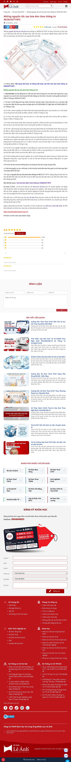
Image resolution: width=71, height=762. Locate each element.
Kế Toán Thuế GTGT (55, 471)
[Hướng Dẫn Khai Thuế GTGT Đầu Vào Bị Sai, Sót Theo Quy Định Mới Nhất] (16, 333)
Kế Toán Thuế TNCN (11, 480)
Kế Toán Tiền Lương (55, 499)
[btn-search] (51, 6)
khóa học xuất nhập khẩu (53, 206)
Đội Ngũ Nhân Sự (15, 608)
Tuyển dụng (53, 1)
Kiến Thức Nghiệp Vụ (17, 628)
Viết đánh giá (20, 233)
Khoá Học (46, 628)
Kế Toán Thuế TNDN (33, 480)
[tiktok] (17, 1)
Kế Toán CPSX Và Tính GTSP (56, 490)
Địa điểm (6, 579)
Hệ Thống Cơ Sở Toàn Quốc (18, 614)
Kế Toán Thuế (13, 635)
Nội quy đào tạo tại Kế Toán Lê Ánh (54, 620)
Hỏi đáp (65, 1)
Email (6, 568)
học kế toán (31, 197)
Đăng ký (56, 591)
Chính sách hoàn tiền (49, 617)
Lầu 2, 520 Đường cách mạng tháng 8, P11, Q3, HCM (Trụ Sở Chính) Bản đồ (54, 669)
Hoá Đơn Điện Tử (13, 499)
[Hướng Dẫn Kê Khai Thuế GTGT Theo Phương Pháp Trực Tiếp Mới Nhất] (16, 403)
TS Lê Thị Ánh (62, 27)
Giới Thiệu (12, 605)
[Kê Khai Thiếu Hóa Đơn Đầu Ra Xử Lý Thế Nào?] (16, 368)
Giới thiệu (45, 1)
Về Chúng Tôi (13, 602)
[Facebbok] (5, 708)
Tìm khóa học (30, 760)
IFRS (10, 640)
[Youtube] (10, 1)
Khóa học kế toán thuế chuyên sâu (54, 640)
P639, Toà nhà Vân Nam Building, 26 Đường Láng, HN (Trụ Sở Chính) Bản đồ (21, 669)
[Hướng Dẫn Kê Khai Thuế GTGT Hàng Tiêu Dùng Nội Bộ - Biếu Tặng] (16, 386)
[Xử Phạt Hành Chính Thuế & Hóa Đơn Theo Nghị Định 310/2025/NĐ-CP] (16, 420)
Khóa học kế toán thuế (50, 637)
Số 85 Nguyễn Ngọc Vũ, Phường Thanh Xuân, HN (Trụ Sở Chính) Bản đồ (21, 676)
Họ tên (6, 558)
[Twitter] (7, 1)
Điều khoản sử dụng (49, 608)
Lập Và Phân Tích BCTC (35, 499)
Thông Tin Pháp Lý (49, 602)
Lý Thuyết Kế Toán (11, 490)
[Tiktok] (16, 708)
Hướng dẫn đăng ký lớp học (52, 623)
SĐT (5, 563)
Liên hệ (60, 1)
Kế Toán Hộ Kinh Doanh (17, 638)
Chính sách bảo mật (49, 605)
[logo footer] (16, 752)
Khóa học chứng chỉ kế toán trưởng (54, 658)
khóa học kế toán (39, 187)
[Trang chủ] (11, 6)
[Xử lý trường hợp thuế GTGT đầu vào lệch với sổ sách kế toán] (16, 454)
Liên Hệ (11, 611)
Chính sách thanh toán (50, 614)
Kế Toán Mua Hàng (33, 471)
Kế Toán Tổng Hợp (15, 632)
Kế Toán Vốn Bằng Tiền (35, 490)
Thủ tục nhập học (48, 611)
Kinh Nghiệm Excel (55, 480)
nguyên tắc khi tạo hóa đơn (18, 31)
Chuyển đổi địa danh (16, 643)
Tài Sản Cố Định (12, 471)
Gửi (62, 310)
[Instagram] (14, 1)
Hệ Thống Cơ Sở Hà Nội (17, 664)
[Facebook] (4, 1)
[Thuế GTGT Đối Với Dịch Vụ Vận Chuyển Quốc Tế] (16, 437)
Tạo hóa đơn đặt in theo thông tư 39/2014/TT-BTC (33, 183)
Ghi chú (6, 585)
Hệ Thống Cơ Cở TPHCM (51, 664)
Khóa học (6, 574)
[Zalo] (27, 708)
